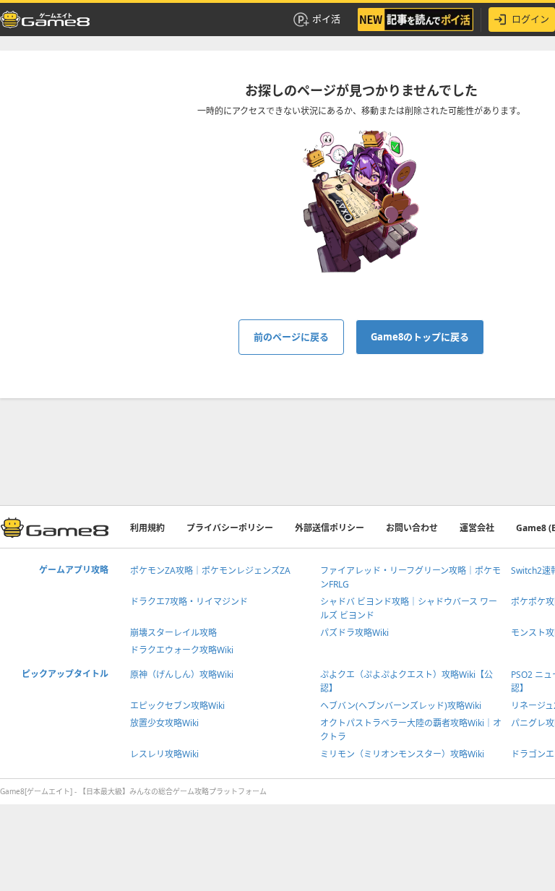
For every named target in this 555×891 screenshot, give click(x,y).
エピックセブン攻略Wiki (177, 706)
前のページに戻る (291, 336)
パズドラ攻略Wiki (354, 633)
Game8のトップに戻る (420, 336)
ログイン (530, 18)
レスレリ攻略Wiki (164, 754)
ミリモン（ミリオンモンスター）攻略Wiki (402, 754)
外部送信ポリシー (329, 528)
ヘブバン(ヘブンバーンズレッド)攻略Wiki (400, 706)
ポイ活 (326, 18)
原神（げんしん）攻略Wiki (181, 674)
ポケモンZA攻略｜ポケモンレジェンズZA (210, 570)
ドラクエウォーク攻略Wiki (181, 650)
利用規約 (147, 528)
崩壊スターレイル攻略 (173, 633)
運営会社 (477, 528)
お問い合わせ (412, 528)
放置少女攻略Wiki (164, 723)
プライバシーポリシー (229, 528)
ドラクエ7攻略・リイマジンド (189, 601)
